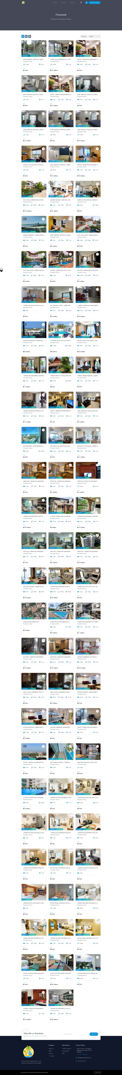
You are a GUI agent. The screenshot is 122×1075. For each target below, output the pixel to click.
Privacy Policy (65, 1051)
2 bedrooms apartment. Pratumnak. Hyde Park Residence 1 (69, 587)
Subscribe (93, 1034)
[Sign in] (86, 2)
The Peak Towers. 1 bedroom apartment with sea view (41, 587)
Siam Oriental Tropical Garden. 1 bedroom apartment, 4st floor (44, 130)
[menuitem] (78, 6)
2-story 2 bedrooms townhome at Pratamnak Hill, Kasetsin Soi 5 (44, 798)
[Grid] (22, 36)
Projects (55, 3)
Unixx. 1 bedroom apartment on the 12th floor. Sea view (69, 95)
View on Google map (82, 1054)
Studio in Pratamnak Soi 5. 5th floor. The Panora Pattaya (69, 59)
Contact (72, 3)
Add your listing (95, 3)
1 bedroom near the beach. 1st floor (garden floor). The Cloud (44, 411)
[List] (26, 36)
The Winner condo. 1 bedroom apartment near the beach (69, 305)
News (50, 1051)
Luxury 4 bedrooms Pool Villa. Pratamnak (64, 270)
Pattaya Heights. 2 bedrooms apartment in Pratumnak (41, 727)
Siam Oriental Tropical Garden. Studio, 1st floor (66, 165)
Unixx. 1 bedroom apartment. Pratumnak (36, 762)
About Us (51, 1049)
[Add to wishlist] (43, 43)
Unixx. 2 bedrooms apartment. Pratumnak (91, 727)
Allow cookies (97, 1072)
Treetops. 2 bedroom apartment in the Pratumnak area (68, 657)
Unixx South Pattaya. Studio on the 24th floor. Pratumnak (43, 165)
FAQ (63, 1053)
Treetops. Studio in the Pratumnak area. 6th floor (94, 481)
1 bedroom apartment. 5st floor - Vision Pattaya (66, 1009)
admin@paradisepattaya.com (84, 1058)
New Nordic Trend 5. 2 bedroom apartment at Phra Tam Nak (70, 762)
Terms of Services (66, 1049)
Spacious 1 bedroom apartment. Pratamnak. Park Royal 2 (42, 552)
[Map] (29, 36)
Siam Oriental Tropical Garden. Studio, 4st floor (93, 130)
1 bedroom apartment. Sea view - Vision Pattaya (39, 516)
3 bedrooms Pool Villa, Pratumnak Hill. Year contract (68, 376)
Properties (64, 3)
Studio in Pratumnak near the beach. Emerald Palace (68, 973)
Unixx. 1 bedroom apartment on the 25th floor (93, 165)
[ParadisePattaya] (23, 2)
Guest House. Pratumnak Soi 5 (60, 622)
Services (51, 1053)
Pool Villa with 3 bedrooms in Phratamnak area (93, 235)
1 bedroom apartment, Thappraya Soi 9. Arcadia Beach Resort (97, 516)
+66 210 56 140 (82, 1061)
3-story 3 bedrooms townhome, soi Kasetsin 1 (65, 516)
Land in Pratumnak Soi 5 (31, 622)
